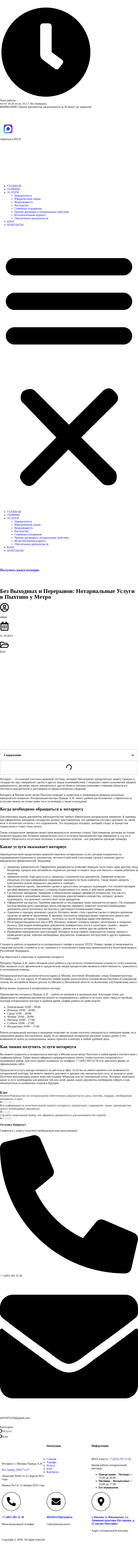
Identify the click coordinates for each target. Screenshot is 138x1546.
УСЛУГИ (13, 192)
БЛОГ (11, 221)
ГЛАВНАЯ (14, 185)
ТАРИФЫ (13, 189)
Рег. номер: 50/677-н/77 (16, 1469)
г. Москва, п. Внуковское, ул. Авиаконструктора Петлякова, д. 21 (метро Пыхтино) (113, 1520)
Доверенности (23, 195)
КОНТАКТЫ (15, 224)
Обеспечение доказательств (31, 218)
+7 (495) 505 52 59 (11, 577)
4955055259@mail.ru (59, 1517)
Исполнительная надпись (30, 215)
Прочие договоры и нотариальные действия (41, 211)
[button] (69, 368)
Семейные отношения (28, 208)
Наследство (21, 205)
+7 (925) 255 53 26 (120, 1458)
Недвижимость (23, 202)
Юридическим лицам (27, 198)
